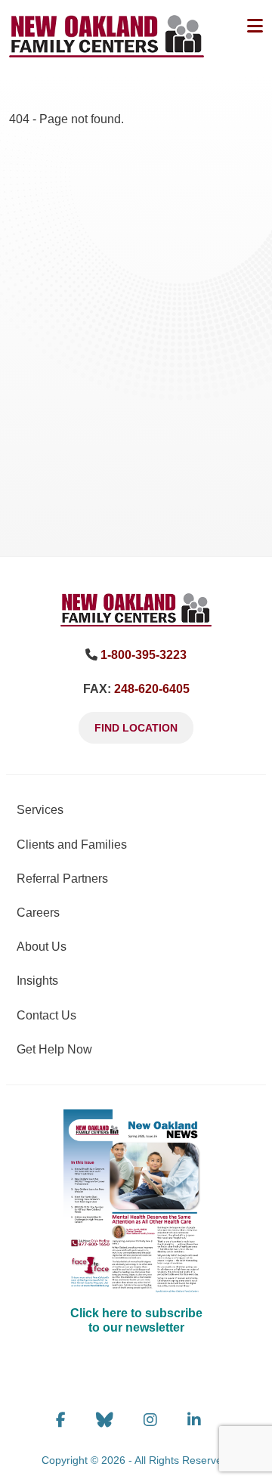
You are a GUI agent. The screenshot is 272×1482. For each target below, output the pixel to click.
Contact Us (46, 1015)
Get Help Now (54, 1049)
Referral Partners (62, 878)
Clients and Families (72, 844)
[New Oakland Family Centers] (136, 608)
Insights (37, 980)
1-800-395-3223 (143, 654)
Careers (38, 912)
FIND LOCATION (136, 728)
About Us (41, 946)
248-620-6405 (152, 688)
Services (40, 809)
